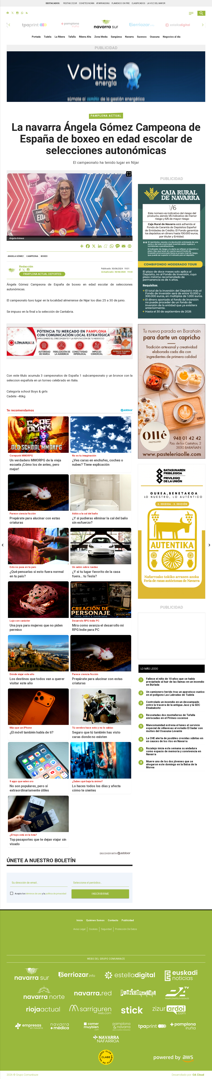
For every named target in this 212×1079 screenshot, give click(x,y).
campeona (32, 256)
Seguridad (106, 929)
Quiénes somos (95, 920)
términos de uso (33, 893)
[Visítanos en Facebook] (8, 13)
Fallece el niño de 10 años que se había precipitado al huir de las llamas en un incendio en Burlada (172, 681)
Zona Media (100, 36)
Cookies (93, 929)
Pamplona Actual (106, 115)
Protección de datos (126, 929)
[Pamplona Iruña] (183, 1026)
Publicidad (128, 920)
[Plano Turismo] (121, 1026)
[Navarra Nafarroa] (106, 1039)
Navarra (129, 36)
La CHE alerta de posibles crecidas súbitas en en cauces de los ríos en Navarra (171, 740)
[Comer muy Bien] (91, 1026)
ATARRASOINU (103, 3)
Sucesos (142, 36)
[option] (106, 25)
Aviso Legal (79, 929)
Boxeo (44, 256)
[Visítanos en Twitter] (12, 13)
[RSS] (27, 13)
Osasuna (154, 36)
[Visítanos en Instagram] (17, 13)
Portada (36, 36)
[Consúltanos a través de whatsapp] (22, 13)
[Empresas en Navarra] (29, 1026)
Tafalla (72, 36)
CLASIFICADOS (138, 3)
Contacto (113, 920)
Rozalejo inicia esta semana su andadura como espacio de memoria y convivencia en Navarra (170, 751)
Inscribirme (100, 893)
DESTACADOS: (53, 3)
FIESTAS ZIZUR (70, 3)
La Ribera (60, 36)
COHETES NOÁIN (86, 3)
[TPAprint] (152, 1026)
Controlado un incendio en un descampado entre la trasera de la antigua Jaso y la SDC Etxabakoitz (170, 705)
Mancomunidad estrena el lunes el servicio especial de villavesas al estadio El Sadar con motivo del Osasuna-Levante (171, 728)
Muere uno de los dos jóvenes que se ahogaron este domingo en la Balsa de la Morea (168, 764)
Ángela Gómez (16, 256)
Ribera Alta (85, 36)
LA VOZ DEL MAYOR (156, 3)
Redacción (26, 266)
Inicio (80, 920)
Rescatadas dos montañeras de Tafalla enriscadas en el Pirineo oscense (167, 717)
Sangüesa (116, 36)
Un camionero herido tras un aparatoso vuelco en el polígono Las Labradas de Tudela (172, 693)
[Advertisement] (172, 636)
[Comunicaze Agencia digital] (106, 945)
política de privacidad (56, 893)
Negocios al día (171, 36)
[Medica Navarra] (60, 1026)
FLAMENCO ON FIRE (121, 3)
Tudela (47, 36)
